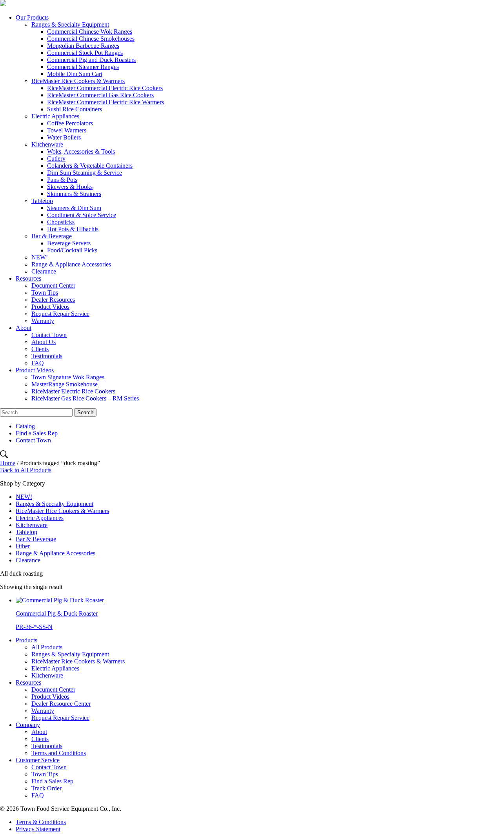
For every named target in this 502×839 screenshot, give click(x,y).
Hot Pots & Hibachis (72, 229)
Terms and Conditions (58, 753)
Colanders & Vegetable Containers (90, 165)
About (23, 327)
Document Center (53, 285)
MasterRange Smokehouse (64, 384)
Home (7, 463)
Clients (40, 349)
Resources (28, 278)
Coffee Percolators (70, 123)
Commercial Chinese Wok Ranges (89, 31)
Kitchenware (47, 144)
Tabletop (42, 201)
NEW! (39, 257)
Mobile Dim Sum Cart (74, 74)
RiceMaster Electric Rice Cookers (73, 391)
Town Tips (44, 292)
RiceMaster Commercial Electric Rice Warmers (105, 102)
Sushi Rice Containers (74, 109)
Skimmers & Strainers (74, 193)
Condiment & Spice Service (81, 215)
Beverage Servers (69, 243)
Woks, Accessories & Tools (81, 151)
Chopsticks (61, 222)
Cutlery (56, 158)
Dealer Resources (53, 299)
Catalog (25, 426)
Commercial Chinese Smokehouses (91, 38)
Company (28, 724)
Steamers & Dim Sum (74, 208)
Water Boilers (64, 137)
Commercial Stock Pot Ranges (85, 52)
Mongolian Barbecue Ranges (83, 45)
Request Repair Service (60, 313)
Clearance (43, 271)
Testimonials (46, 356)
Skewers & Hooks (70, 186)
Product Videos (50, 306)
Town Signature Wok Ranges (67, 377)
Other (23, 546)
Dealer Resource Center (61, 703)
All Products (46, 647)
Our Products (32, 17)
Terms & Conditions (41, 822)
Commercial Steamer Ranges (83, 66)
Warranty (42, 320)
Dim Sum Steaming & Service (84, 172)
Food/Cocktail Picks (72, 250)
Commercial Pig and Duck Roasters (91, 59)
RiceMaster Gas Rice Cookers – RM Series (85, 398)
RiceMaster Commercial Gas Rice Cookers (100, 95)
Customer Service (38, 760)
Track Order (46, 788)
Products (26, 640)
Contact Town (49, 335)
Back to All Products (25, 470)
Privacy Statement (38, 829)
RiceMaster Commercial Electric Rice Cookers (105, 88)
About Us (43, 342)
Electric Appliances (55, 116)
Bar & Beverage (51, 236)
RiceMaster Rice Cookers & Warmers (78, 81)
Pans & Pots (62, 179)
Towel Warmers (66, 130)
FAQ (37, 363)
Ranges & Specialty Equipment (70, 24)
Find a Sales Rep (37, 433)
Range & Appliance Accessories (71, 264)
